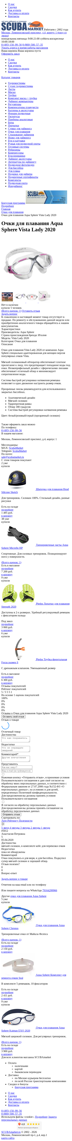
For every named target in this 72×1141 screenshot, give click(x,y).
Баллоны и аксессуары (21, 110)
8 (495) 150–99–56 (11, 44)
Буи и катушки (16, 140)
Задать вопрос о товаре (14, 879)
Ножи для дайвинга (19, 137)
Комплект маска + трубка (22, 98)
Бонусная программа (13, 203)
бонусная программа (26, 1087)
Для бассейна (15, 168)
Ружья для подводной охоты (24, 143)
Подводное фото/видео (21, 164)
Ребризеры (14, 149)
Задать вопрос (9, 313)
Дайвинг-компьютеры (20, 101)
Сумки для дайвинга (20, 128)
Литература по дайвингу (22, 161)
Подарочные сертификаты (23, 177)
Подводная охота (17, 183)
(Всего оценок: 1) (11, 310)
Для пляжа (14, 171)
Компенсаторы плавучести (23, 107)
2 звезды (36, 827)
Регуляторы (14, 104)
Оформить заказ (10, 53)
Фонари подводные (19, 113)
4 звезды (15, 827)
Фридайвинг (15, 186)
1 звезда (45, 827)
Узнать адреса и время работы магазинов (24, 47)
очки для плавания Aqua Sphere (28, 896)
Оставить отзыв (31, 310)
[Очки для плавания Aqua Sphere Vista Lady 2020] (28, 289)
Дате (4, 820)
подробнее (7, 509)
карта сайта (7, 1138)
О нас (11, 4)
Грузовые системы (18, 146)
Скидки (12, 7)
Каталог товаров (10, 77)
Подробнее (7, 206)
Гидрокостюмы (16, 83)
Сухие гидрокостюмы (20, 86)
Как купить (14, 10)
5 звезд (5, 827)
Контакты (13, 16)
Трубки (12, 95)
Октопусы (14, 116)
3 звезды (25, 827)
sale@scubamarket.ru (12, 457)
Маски (12, 92)
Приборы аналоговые (20, 119)
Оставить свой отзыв (13, 716)
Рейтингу (13, 820)
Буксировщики (16, 155)
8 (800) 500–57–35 (32, 44)
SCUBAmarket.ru (11, 1132)
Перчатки (13, 125)
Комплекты (14, 180)
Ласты (11, 89)
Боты (11, 122)
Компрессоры (16, 152)
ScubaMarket (16, 448)
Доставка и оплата (18, 13)
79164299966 (49, 890)
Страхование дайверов (21, 134)
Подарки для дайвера (20, 174)
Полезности (25, 820)
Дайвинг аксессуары (20, 158)
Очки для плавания (19, 131)
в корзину (7, 515)
